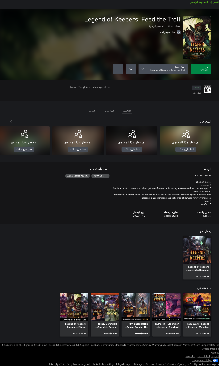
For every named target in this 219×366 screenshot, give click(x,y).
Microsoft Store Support (196, 344)
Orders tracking (210, 348)
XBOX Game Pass (43, 344)
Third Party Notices (71, 364)
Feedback (95, 344)
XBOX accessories (63, 344)
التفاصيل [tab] (127, 110)
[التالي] (11, 121)
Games (215, 352)
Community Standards (113, 344)
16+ (197, 88)
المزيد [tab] (92, 110)
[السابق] (17, 121)
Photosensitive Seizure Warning (144, 344)
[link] (197, 258)
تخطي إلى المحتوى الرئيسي (204, 2)
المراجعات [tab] (109, 110)
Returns (214, 344)
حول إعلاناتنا (53, 364)
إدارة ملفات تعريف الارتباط (130, 364)
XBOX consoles (9, 344)
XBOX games (26, 344)
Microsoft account (172, 344)
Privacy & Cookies (166, 364)
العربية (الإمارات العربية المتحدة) (202, 356)
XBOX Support (81, 344)
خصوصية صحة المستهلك (206, 364)
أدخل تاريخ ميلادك (185, 149)
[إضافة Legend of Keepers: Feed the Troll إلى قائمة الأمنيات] (131, 69)
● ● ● (118, 69)
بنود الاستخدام (108, 364)
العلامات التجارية (91, 364)
